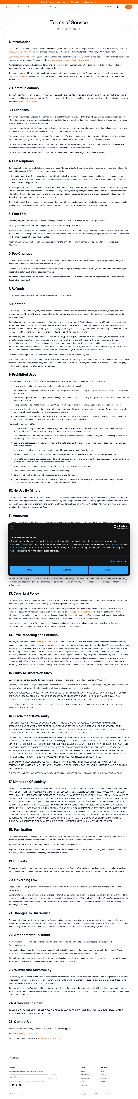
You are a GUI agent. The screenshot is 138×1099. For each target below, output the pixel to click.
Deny (29, 570)
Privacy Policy (116, 544)
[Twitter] (10, 1085)
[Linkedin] (13, 1085)
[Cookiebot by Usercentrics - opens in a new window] (116, 527)
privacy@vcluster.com (28, 101)
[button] (21, 7)
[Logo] (10, 7)
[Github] (20, 1085)
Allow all (108, 570)
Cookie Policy (17, 547)
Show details (116, 561)
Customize (67, 570)
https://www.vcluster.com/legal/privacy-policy (70, 60)
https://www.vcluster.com (20, 52)
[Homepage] (14, 1057)
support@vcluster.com (18, 76)
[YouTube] (16, 1085)
